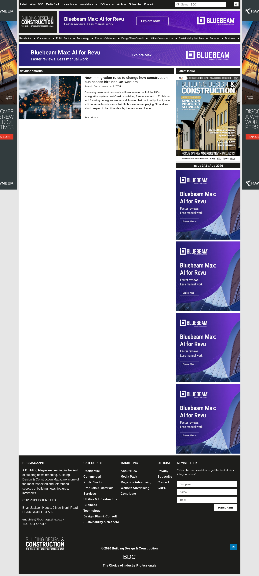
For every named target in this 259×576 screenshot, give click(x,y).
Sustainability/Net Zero (191, 38)
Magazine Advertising (136, 482)
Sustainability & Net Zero (101, 522)
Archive (121, 4)
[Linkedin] (236, 4)
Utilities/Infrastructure (161, 38)
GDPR (162, 488)
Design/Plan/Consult (132, 38)
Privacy (163, 471)
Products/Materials (105, 38)
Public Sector (63, 38)
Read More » (91, 117)
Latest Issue (70, 4)
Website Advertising (135, 488)
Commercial (43, 38)
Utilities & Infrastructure (100, 499)
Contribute (128, 493)
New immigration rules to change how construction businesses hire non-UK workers (126, 80)
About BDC (36, 4)
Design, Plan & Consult (100, 516)
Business (230, 38)
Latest (23, 4)
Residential (25, 38)
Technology (83, 38)
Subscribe (135, 4)
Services (214, 38)
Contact (148, 4)
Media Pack (53, 4)
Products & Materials (98, 488)
